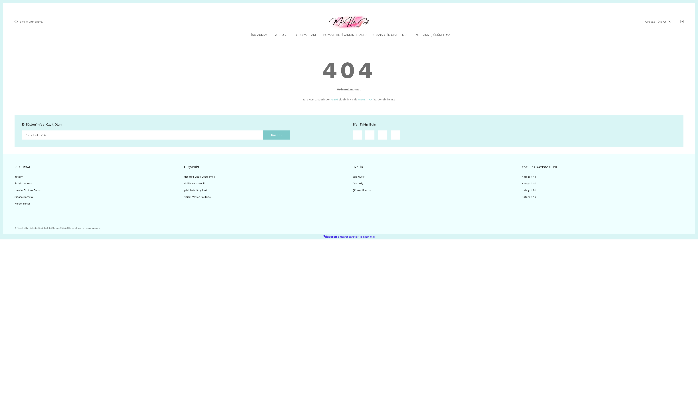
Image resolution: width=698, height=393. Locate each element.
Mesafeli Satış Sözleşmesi (199, 176)
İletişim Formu (23, 183)
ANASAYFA (365, 99)
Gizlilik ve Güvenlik (195, 183)
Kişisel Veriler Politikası (197, 196)
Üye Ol (662, 21)
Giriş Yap (650, 21)
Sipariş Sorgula (24, 196)
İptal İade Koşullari (195, 190)
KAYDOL (276, 135)
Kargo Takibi (22, 203)
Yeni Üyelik (359, 176)
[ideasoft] (330, 237)
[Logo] (349, 22)
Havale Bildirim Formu (28, 190)
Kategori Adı (529, 176)
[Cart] (680, 21)
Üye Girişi (358, 183)
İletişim (19, 176)
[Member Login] (668, 21)
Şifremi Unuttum (362, 190)
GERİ (334, 99)
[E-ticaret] (348, 237)
